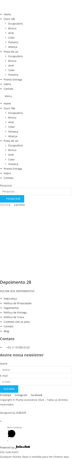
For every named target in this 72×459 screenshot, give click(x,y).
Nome (3, 363)
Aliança (12, 47)
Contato (8, 88)
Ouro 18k (9, 19)
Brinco (12, 28)
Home (7, 14)
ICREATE (21, 413)
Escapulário (15, 23)
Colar (11, 37)
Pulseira (13, 42)
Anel (11, 33)
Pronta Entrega (13, 79)
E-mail (4, 375)
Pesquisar (6, 185)
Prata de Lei (11, 51)
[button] (36, 96)
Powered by (7, 447)
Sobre (7, 84)
